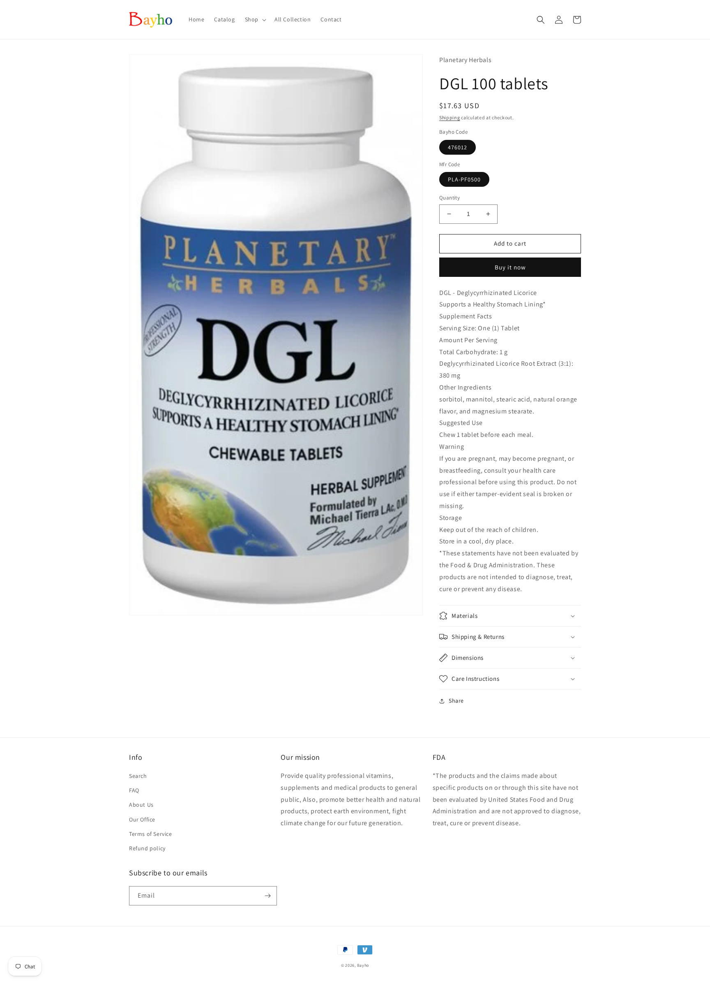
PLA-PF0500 (464, 179)
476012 (457, 147)
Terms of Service (150, 834)
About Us (141, 804)
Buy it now (510, 267)
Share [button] (456, 700)
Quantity (449, 197)
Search (138, 776)
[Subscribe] (267, 895)
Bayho (363, 965)
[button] (255, 19)
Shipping (449, 117)
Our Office (142, 819)
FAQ (134, 790)
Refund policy (147, 848)
